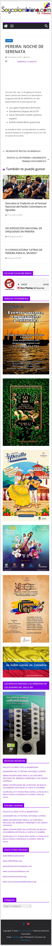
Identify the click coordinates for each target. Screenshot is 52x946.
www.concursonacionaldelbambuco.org (19, 881)
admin (27, 57)
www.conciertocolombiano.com (16, 871)
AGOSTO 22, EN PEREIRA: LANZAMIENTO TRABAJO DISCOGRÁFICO (26, 159)
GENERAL (9, 41)
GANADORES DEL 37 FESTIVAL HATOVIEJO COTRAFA (24, 771)
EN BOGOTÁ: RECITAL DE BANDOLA (23, 151)
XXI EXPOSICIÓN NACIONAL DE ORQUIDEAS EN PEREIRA (23, 230)
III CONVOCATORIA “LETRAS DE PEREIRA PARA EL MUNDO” (23, 251)
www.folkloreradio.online (13, 856)
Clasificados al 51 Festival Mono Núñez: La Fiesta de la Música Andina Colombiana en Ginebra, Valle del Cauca (25, 794)
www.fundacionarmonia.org (14, 876)
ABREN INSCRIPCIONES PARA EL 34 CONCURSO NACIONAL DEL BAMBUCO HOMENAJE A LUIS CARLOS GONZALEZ (25, 778)
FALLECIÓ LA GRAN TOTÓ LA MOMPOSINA (20, 767)
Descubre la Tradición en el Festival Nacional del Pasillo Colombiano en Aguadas (25, 207)
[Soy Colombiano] (6, 26)
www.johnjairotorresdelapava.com (17, 866)
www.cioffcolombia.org (12, 861)
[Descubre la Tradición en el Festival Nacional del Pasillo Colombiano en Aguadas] (26, 176)
